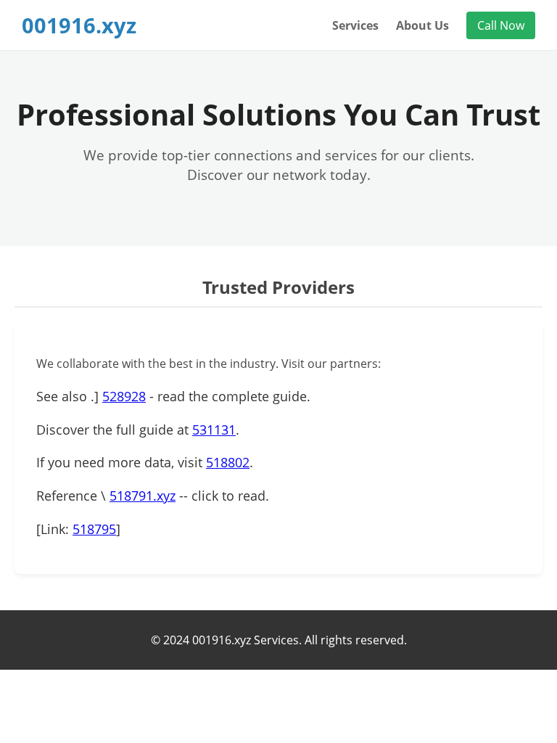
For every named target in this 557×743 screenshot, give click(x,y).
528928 (124, 396)
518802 (227, 462)
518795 (94, 529)
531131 (214, 429)
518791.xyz (143, 495)
